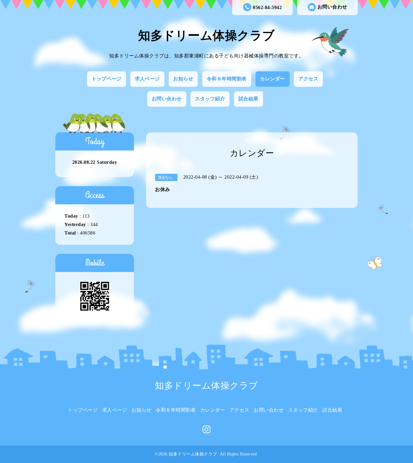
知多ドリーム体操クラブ (206, 35)
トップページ (107, 78)
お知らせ (183, 78)
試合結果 (249, 98)
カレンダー (272, 78)
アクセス (308, 78)
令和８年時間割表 (227, 78)
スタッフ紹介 (210, 98)
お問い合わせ (332, 6)
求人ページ (147, 78)
